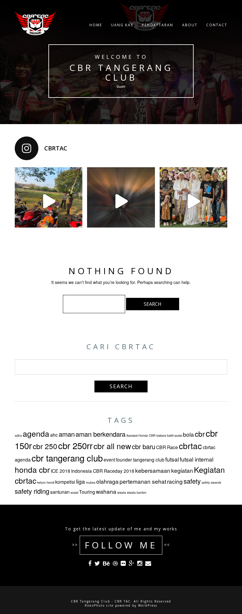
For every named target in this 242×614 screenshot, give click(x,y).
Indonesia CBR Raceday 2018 (102, 470)
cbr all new (112, 445)
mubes (90, 482)
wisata (121, 492)
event (109, 459)
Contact (216, 24)
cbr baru (143, 446)
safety (192, 480)
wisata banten (136, 492)
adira (18, 435)
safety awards (211, 482)
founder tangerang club (140, 459)
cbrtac (190, 445)
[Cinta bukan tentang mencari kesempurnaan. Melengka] (193, 201)
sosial (74, 492)
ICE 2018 (60, 470)
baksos (161, 435)
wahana (106, 491)
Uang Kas (122, 24)
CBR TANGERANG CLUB (121, 72)
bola (188, 434)
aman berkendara (100, 433)
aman (67, 433)
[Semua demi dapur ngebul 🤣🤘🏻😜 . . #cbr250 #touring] (48, 201)
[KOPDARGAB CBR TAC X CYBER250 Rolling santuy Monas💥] (121, 201)
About (189, 24)
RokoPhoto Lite (99, 605)
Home (95, 24)
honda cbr (32, 469)
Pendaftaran (157, 24)
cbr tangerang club (67, 457)
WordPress (147, 605)
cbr (200, 433)
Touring (87, 491)
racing (175, 481)
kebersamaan (152, 470)
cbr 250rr (75, 445)
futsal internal (196, 459)
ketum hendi (45, 482)
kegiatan (182, 470)
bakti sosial (174, 435)
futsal (172, 459)
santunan (60, 491)
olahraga (107, 481)
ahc (54, 434)
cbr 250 (45, 446)
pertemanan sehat (143, 481)
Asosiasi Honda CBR (141, 435)
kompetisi (65, 481)
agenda (36, 433)
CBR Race (167, 447)
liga (80, 481)
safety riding (32, 491)
